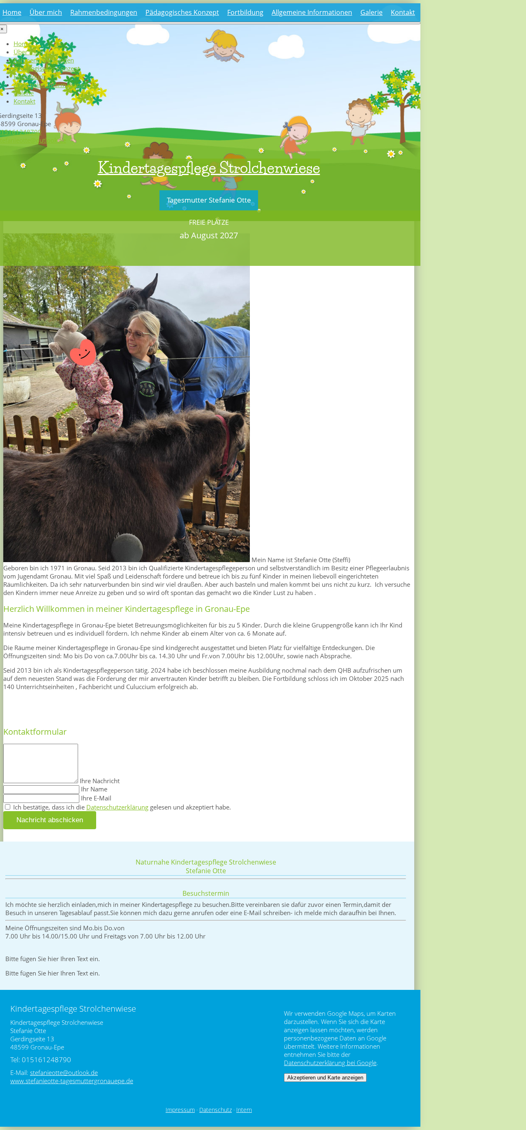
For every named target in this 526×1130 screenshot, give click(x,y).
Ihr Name (94, 789)
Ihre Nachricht (100, 781)
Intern (244, 1110)
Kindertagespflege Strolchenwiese (209, 168)
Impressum (180, 1110)
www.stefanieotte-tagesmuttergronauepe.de (71, 1081)
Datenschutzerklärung (117, 807)
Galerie (371, 12)
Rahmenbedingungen (103, 12)
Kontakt (403, 12)
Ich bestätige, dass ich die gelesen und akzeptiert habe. (121, 807)
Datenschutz (215, 1110)
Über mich (46, 12)
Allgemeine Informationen (312, 12)
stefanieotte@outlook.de (64, 1072)
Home (11, 12)
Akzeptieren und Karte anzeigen (325, 1078)
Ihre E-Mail (96, 798)
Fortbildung (245, 12)
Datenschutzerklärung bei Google (330, 1063)
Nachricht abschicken (49, 820)
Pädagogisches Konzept (182, 12)
